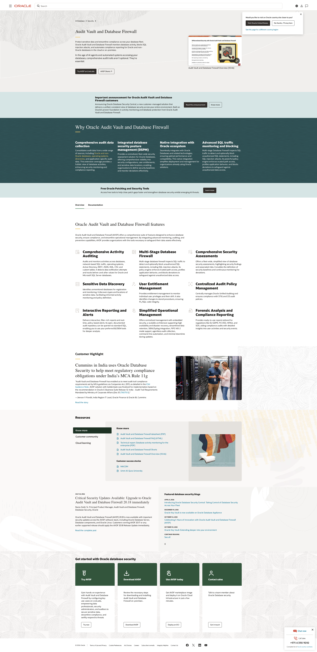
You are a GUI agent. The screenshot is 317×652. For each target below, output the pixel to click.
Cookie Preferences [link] (115, 645)
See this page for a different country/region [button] (262, 29)
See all (167, 537)
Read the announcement (195, 105)
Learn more (209, 190)
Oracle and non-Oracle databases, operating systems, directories (92, 156)
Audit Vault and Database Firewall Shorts (138, 449)
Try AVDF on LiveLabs (85, 71)
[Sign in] (301, 5)
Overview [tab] (79, 205)
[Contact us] (306, 5)
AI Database (79, 21)
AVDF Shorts (105, 71)
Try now (86, 625)
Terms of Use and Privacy (98, 645)
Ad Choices (128, 645)
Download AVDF (132, 625)
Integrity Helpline (162, 645)
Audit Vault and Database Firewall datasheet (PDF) (143, 434)
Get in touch (215, 625)
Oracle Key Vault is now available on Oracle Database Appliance (193, 512)
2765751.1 (124, 392)
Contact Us (174, 645)
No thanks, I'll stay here (283, 23)
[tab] (92, 430)
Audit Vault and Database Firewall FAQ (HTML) (141, 438)
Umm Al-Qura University (131, 470)
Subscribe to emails (148, 645)
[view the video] (215, 51)
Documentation (95, 205)
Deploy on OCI (173, 625)
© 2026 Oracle (80, 645)
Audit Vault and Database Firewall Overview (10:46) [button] (143, 454)
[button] (10, 5)
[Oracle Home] (23, 6)
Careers (136, 645)
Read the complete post (85, 530)
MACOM (124, 466)
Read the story (81, 402)
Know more (215, 105)
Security (91, 21)
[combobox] (158, 6)
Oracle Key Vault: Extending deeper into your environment (190, 530)
